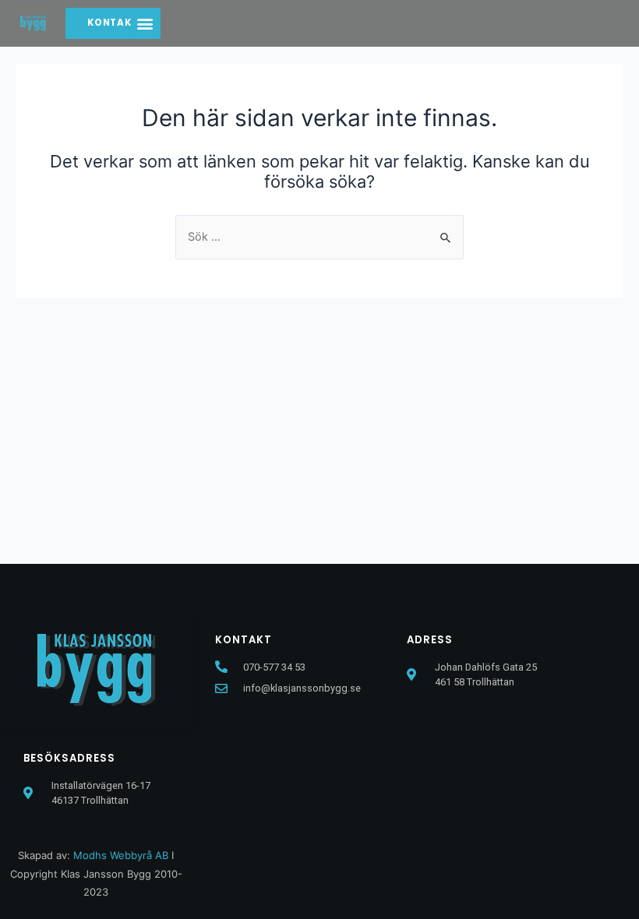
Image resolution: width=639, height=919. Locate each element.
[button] (145, 23)
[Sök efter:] (319, 237)
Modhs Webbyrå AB (120, 855)
